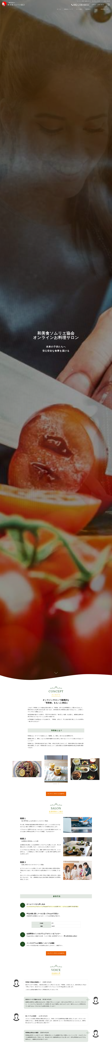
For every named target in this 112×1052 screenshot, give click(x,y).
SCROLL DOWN (56, 673)
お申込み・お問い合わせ (98, 4)
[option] (27, 769)
